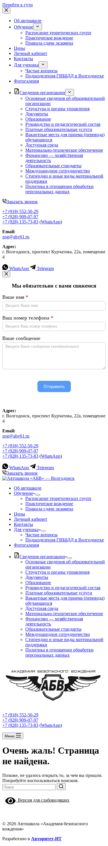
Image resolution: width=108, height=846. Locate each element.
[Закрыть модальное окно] (6, 274)
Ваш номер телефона (27, 318)
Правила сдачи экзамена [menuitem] (49, 43)
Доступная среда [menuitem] (41, 144)
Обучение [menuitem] (23, 26)
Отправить (54, 386)
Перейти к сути (17, 4)
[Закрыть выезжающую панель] (6, 10)
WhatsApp (50, 221)
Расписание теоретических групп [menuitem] (58, 32)
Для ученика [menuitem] (26, 64)
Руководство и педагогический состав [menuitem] (63, 124)
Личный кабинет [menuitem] (30, 53)
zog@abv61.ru (15, 236)
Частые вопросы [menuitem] (41, 70)
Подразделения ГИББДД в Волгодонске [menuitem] (64, 75)
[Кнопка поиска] (61, 786)
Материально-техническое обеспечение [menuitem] (64, 150)
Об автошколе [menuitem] (27, 20)
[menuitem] (37, 26)
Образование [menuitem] (38, 119)
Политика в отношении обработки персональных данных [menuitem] (59, 189)
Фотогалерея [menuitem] (26, 81)
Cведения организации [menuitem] (42, 92)
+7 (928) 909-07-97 (20, 216)
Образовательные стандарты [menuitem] (53, 165)
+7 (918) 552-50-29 (20, 211)
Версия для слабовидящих (42, 800)
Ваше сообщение (21, 338)
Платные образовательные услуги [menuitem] (58, 129)
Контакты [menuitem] (23, 58)
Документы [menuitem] (36, 113)
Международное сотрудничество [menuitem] (57, 170)
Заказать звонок (22, 201)
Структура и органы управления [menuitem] (57, 108)
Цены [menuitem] (19, 48)
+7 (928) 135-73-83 (20, 221)
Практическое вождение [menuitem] (49, 37)
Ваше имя (15, 297)
